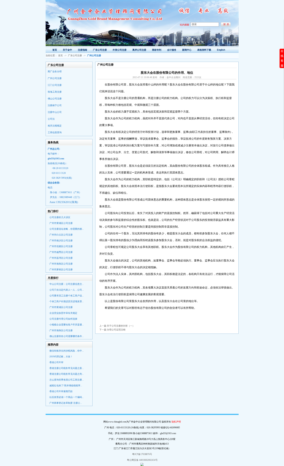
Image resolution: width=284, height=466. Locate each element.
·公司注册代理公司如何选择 (63, 318)
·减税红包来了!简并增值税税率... (65, 385)
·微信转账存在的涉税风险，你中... (66, 350)
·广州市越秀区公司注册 (61, 252)
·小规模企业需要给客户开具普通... (66, 324)
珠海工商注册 (55, 91)
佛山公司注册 (55, 98)
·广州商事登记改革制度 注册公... (65, 403)
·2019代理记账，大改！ (61, 356)
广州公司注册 (55, 78)
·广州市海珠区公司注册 (61, 263)
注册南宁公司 (55, 105)
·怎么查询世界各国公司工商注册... (66, 379)
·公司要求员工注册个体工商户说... (66, 295)
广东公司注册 (75, 55)
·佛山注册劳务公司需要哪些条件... (66, 336)
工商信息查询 (55, 132)
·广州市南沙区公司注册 (61, 240)
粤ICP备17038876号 (142, 454)
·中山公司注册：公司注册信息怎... (66, 284)
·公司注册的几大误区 (59, 217)
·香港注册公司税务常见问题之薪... (66, 368)
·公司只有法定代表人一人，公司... (66, 289)
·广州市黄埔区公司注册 (61, 223)
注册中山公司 (55, 112)
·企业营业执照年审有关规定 (63, 313)
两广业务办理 (55, 71)
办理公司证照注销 (116, 329)
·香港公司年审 (56, 362)
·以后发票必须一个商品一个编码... (66, 397)
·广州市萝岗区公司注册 (61, 269)
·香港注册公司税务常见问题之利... (66, 374)
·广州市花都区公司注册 (61, 246)
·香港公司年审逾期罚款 (61, 391)
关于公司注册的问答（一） (121, 325)
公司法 (51, 119)
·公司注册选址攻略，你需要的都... (66, 229)
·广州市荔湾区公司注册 (61, 258)
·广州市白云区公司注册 (61, 234)
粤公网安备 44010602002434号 (142, 460)
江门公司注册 (55, 85)
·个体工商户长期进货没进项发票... (66, 301)
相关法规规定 (55, 125)
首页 (60, 55)
